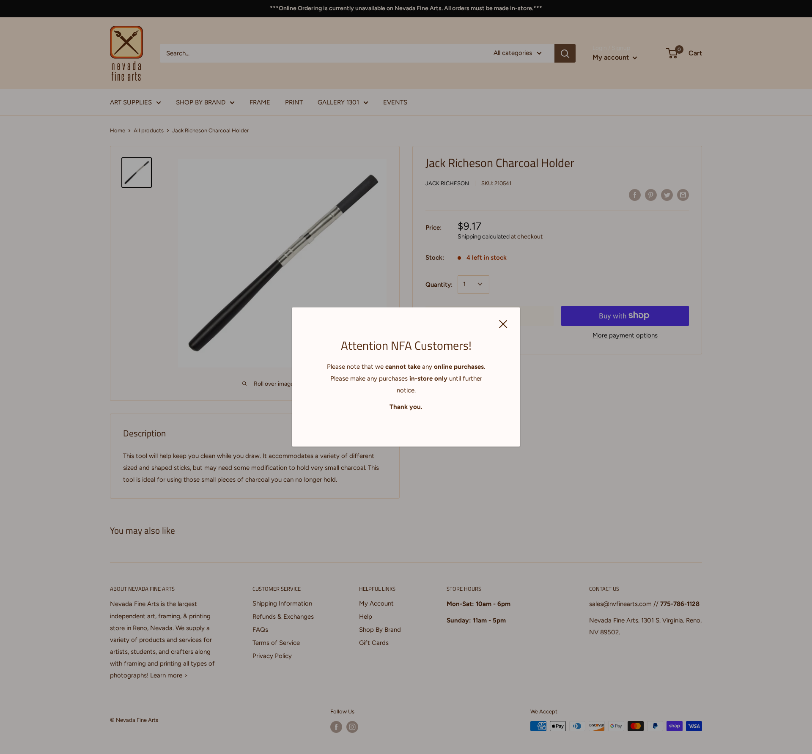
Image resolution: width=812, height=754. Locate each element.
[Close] (503, 323)
